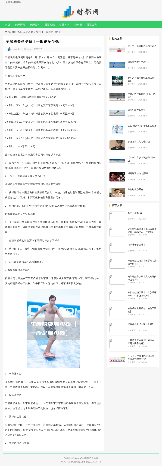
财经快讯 (20, 24)
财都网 (88, 458)
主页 (7, 32)
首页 (7, 24)
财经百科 (35, 24)
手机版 (94, 458)
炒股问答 (64, 24)
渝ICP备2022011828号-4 (89, 462)
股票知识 (50, 24)
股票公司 (92, 24)
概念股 (78, 24)
